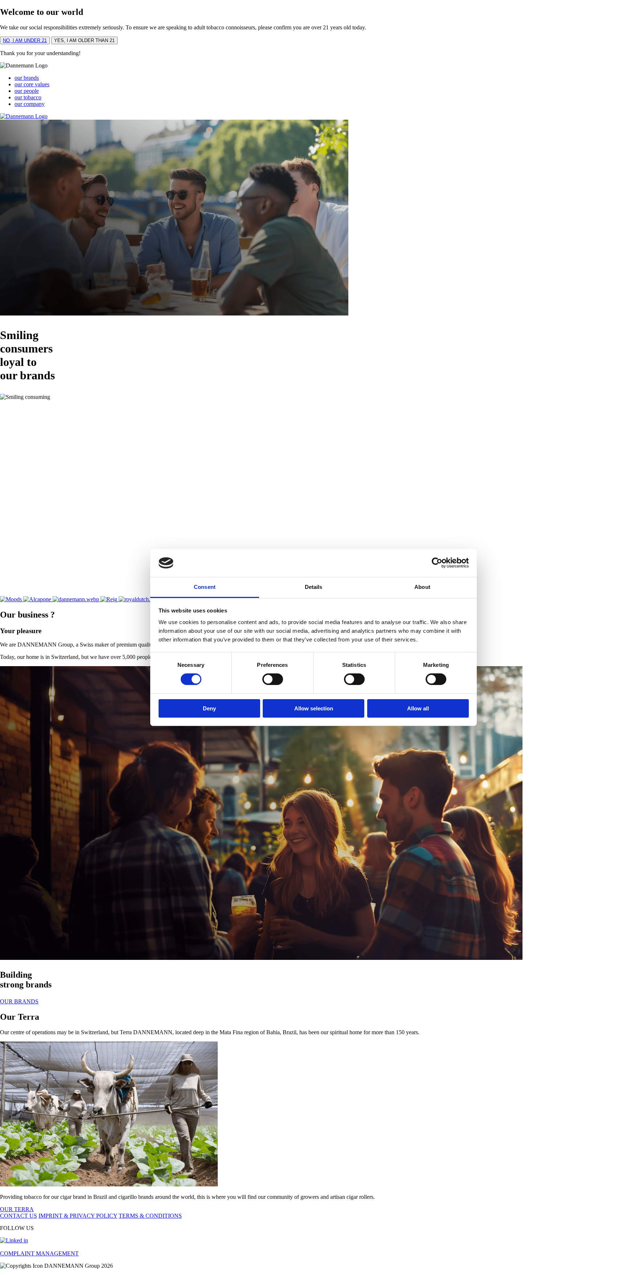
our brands (27, 78)
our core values (32, 84)
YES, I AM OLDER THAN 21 (84, 40)
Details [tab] (314, 587)
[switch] (272, 679)
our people (27, 91)
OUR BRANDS (19, 1001)
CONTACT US (18, 1216)
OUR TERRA (17, 1209)
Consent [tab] (205, 587)
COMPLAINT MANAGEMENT (39, 1253)
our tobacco (28, 97)
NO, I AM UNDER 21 (25, 40)
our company (30, 104)
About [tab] (422, 587)
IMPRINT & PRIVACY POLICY (77, 1216)
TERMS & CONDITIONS (150, 1216)
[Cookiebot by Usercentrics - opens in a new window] (437, 562)
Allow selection (313, 708)
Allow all (418, 708)
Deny (209, 708)
